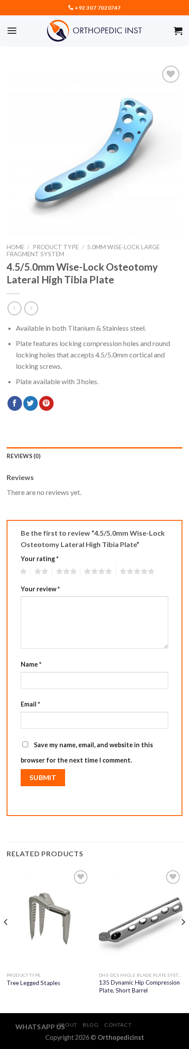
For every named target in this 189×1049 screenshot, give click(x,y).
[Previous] (6, 939)
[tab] (94, 456)
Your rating (39, 558)
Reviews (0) (23, 455)
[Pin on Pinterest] (46, 403)
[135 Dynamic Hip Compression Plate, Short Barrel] (140, 918)
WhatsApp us (40, 1027)
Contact (117, 1024)
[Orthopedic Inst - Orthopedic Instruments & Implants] (94, 31)
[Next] (182, 939)
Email (30, 704)
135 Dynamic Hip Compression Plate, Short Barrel (139, 986)
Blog (90, 1024)
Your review (40, 589)
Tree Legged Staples (33, 982)
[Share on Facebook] (14, 403)
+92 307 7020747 (97, 7)
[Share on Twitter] (30, 403)
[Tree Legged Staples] (48, 918)
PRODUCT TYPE (56, 247)
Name (31, 664)
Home (15, 247)
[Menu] (12, 30)
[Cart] (178, 30)
